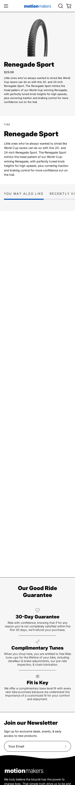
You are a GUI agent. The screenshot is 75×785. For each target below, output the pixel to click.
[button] (60, 6)
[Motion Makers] (38, 6)
